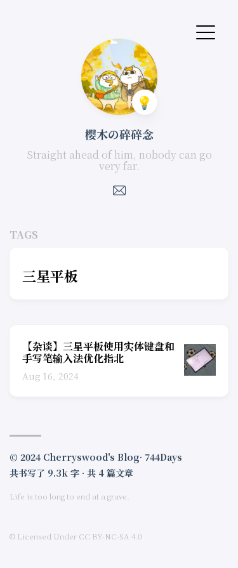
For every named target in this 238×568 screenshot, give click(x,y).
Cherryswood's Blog (91, 457)
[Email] (119, 194)
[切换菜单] (205, 31)
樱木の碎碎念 (119, 134)
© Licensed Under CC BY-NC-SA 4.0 (76, 536)
